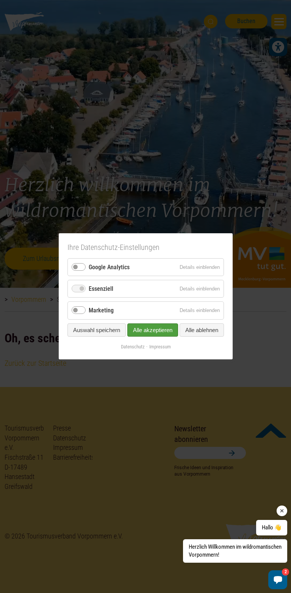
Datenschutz (132, 347)
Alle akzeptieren (152, 330)
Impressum (160, 347)
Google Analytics (109, 267)
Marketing (101, 310)
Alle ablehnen (201, 330)
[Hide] (282, 511)
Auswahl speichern (96, 330)
